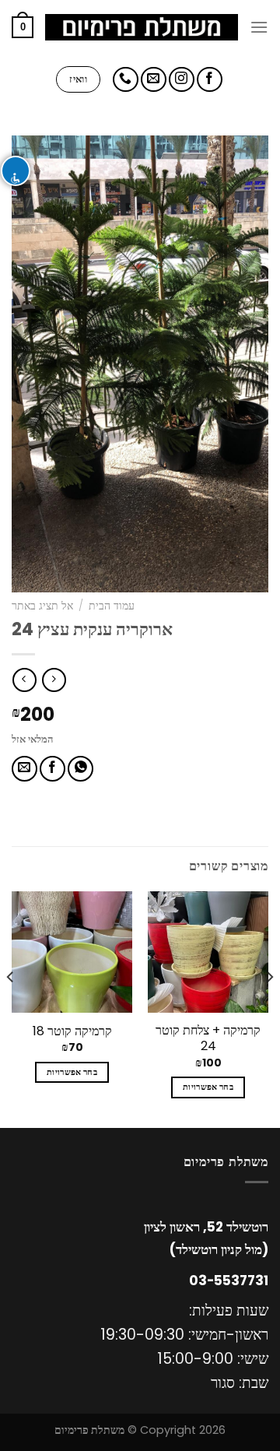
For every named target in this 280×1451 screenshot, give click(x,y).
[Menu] (259, 27)
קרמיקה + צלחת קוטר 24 (208, 1039)
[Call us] (125, 80)
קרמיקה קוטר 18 (72, 1032)
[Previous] (269, 1008)
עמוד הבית (112, 606)
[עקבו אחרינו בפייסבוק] (209, 80)
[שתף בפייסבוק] (52, 769)
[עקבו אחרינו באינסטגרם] (181, 80)
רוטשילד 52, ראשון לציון (206, 1226)
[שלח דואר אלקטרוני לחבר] (24, 769)
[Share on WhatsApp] (80, 769)
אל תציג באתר (42, 606)
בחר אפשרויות (208, 1087)
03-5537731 (228, 1280)
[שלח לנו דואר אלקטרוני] (153, 80)
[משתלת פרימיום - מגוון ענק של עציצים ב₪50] (141, 27)
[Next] (11, 1008)
